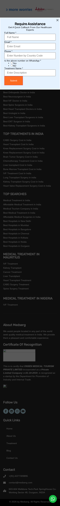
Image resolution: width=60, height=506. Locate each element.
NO (14, 66)
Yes (14, 63)
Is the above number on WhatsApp (22, 61)
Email (7, 42)
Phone (8, 51)
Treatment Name (13, 68)
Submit (13, 80)
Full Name (10, 33)
